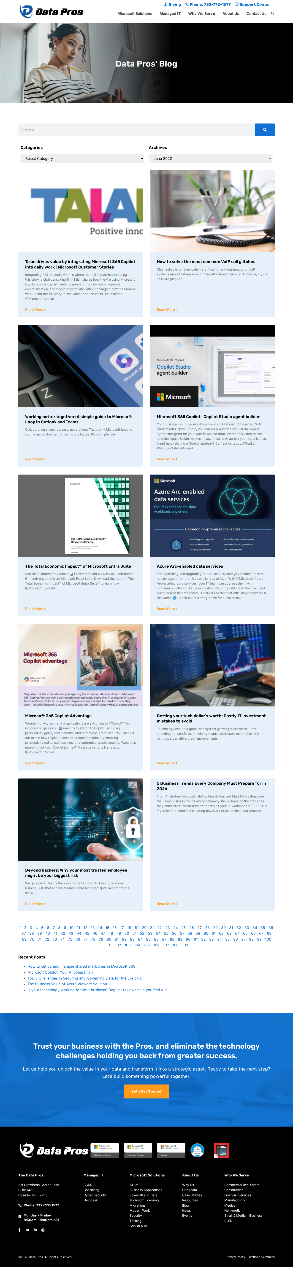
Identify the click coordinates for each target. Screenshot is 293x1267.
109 (185, 945)
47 (103, 933)
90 (188, 939)
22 (159, 927)
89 (180, 939)
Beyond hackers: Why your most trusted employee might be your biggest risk (76, 873)
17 (122, 927)
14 (100, 927)
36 (271, 927)
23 (167, 927)
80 (109, 939)
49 (119, 933)
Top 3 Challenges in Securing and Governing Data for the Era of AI (85, 978)
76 (78, 939)
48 (111, 933)
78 (93, 939)
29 (215, 927)
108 (175, 945)
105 (147, 945)
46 (95, 933)
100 (268, 939)
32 (238, 927)
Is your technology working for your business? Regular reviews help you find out (97, 990)
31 (231, 927)
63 (229, 933)
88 (172, 939)
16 (115, 927)
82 (124, 939)
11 (78, 927)
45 (87, 933)
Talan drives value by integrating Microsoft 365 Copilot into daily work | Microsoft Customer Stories (80, 264)
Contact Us (256, 13)
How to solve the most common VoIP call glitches (206, 261)
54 (158, 933)
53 (150, 933)
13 (93, 927)
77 (86, 939)
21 (152, 927)
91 (196, 939)
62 (221, 933)
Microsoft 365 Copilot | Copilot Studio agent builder (208, 416)
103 (128, 945)
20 (144, 927)
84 (140, 939)
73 (55, 939)
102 (118, 945)
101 (108, 945)
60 (206, 933)
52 (142, 933)
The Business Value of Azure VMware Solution (67, 984)
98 (251, 939)
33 (246, 927)
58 (190, 933)
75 (70, 939)
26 (191, 927)
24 (175, 927)
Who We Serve (201, 13)
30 (223, 927)
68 (269, 933)
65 (245, 933)
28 (207, 927)
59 (198, 933)
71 (39, 939)
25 (183, 927)
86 (156, 939)
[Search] (265, 129)
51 (134, 933)
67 (261, 933)
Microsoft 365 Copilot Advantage (58, 715)
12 (85, 927)
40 (47, 933)
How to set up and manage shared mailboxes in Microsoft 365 (81, 966)
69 (24, 939)
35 (262, 927)
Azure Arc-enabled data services (190, 566)
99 (259, 939)
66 (253, 933)
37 (24, 933)
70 (32, 939)
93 (211, 939)
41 (55, 933)
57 (182, 933)
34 (254, 927)
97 (243, 939)
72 (47, 939)
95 (227, 939)
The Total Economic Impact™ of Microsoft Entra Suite (78, 566)
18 (129, 927)
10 (71, 927)
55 (166, 933)
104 (137, 945)
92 (203, 939)
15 (107, 927)
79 (101, 939)
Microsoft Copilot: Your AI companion (60, 972)
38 (31, 933)
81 (117, 939)
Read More (34, 309)
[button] (273, 13)
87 (164, 939)
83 (132, 939)
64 (237, 933)
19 (136, 927)
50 (127, 933)
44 (79, 933)
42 (63, 933)
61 (214, 933)
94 (219, 939)
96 (235, 939)
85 (148, 939)
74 (62, 939)
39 (39, 933)
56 (174, 933)
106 (156, 945)
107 (166, 945)
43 (71, 933)
